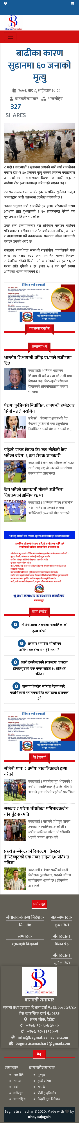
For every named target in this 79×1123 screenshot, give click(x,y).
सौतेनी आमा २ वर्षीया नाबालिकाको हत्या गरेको (44, 628)
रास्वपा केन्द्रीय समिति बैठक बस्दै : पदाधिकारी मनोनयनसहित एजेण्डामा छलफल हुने (39, 692)
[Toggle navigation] (10, 36)
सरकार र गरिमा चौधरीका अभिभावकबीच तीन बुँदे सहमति (40, 647)
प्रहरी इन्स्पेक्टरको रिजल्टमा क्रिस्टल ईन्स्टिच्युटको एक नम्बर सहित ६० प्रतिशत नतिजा (40, 668)
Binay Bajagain (39, 1117)
